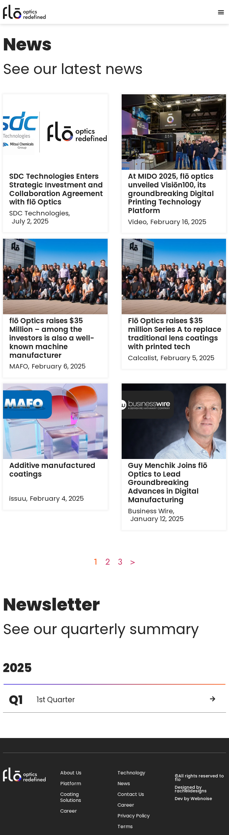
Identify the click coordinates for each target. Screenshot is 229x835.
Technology (131, 772)
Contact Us (130, 794)
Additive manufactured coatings (52, 469)
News (123, 783)
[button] (221, 12)
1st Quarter (56, 700)
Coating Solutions (70, 797)
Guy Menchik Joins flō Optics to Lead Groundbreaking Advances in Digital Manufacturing (167, 482)
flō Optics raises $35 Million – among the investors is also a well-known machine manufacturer (51, 338)
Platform (70, 783)
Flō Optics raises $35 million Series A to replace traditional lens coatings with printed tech (174, 333)
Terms (125, 826)
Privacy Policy (133, 815)
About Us (70, 772)
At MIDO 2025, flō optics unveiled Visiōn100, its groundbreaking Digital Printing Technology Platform (171, 193)
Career (68, 811)
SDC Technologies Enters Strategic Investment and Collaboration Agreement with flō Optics (56, 189)
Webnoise (201, 799)
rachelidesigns (191, 791)
